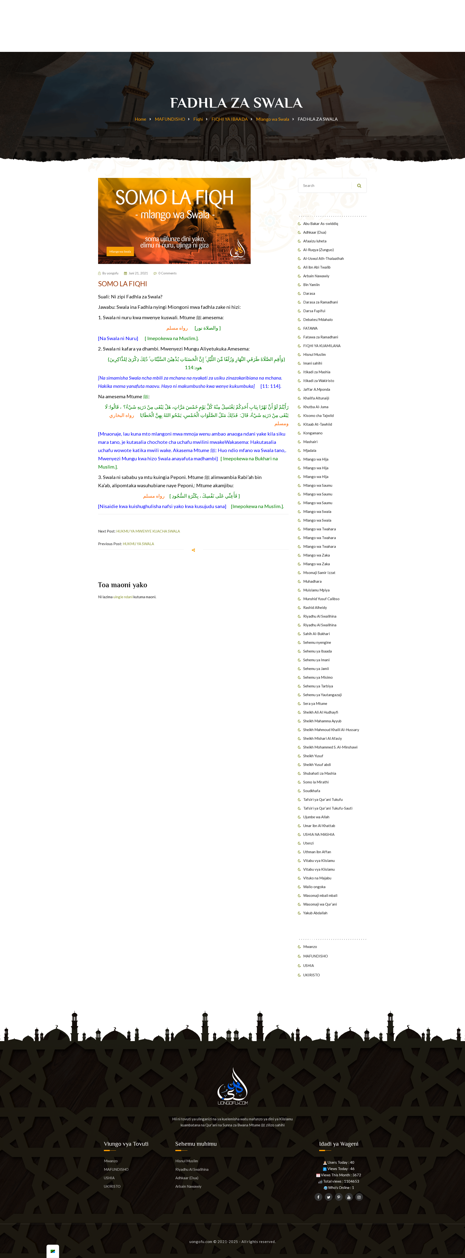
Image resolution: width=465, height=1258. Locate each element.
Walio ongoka (314, 886)
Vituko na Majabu (317, 878)
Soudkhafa (311, 790)
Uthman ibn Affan (317, 852)
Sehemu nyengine (317, 642)
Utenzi (308, 843)
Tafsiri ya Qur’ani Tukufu (323, 799)
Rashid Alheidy (315, 607)
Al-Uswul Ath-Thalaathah (323, 258)
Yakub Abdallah (315, 913)
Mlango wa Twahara (319, 529)
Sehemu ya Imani (316, 660)
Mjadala (309, 450)
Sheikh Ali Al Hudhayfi (320, 712)
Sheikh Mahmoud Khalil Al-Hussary (331, 729)
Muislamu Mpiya (316, 590)
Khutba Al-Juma (315, 407)
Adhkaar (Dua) (314, 232)
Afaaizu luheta (314, 241)
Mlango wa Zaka (316, 555)
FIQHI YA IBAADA (229, 119)
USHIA (308, 965)
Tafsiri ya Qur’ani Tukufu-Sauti (327, 808)
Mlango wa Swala (272, 119)
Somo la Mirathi (316, 782)
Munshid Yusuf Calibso (321, 599)
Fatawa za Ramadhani (320, 337)
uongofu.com (200, 1241)
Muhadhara (312, 581)
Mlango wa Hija (315, 459)
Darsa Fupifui (314, 311)
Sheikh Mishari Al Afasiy (322, 738)
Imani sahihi (312, 363)
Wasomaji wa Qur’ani (320, 904)
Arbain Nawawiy (316, 276)
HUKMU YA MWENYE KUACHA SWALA (148, 531)
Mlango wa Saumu (317, 485)
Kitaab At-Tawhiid (317, 424)
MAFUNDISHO (170, 119)
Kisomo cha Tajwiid (318, 415)
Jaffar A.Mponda (316, 389)
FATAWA (310, 328)
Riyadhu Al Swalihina (319, 616)
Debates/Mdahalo (318, 319)
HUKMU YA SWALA (138, 543)
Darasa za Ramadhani (320, 302)
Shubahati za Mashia (319, 773)
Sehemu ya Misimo (318, 677)
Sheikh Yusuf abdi (317, 764)
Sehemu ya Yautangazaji (322, 695)
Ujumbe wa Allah (316, 817)
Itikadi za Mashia (316, 372)
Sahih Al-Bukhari (316, 633)
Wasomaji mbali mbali (320, 895)
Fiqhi (198, 119)
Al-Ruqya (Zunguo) (318, 249)
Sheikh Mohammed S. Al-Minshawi (330, 747)
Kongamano (313, 433)
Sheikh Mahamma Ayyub (322, 721)
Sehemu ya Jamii (316, 668)
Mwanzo (310, 946)
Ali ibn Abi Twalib (317, 267)
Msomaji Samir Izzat (319, 572)
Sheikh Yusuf (313, 756)
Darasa (309, 293)
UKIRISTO (311, 975)
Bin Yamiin (311, 284)
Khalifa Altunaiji (316, 398)
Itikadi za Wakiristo (318, 380)
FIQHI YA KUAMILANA (322, 345)
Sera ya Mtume (315, 703)
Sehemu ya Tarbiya (318, 686)
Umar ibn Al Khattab (319, 825)
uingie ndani (123, 597)
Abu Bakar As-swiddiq (320, 223)
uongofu (112, 273)
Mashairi (310, 441)
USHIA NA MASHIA (318, 834)
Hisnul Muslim (314, 354)
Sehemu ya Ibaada (317, 651)
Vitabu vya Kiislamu (319, 860)
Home (141, 119)
